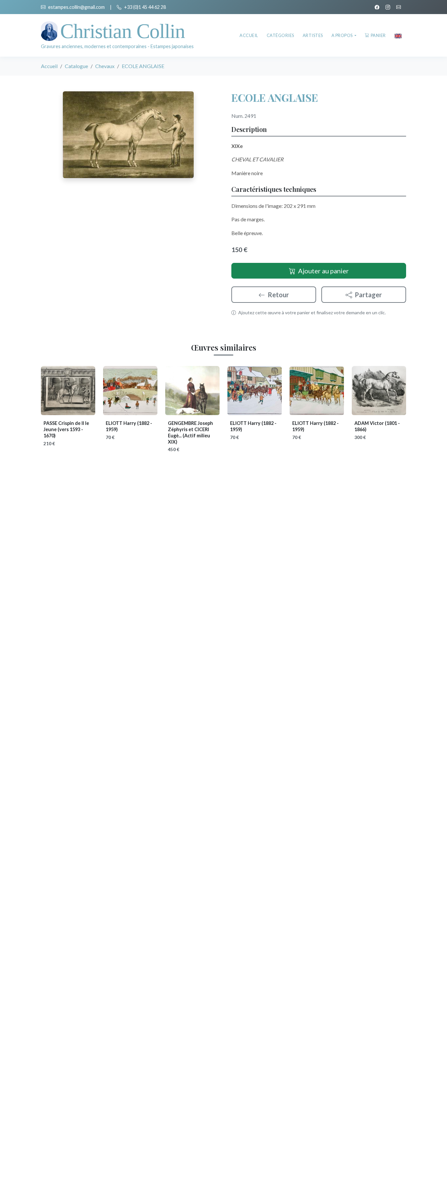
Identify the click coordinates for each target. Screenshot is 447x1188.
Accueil (249, 35)
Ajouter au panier (323, 271)
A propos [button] (342, 35)
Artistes (313, 35)
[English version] (398, 35)
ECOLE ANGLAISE (274, 97)
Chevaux (105, 66)
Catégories (280, 35)
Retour (278, 295)
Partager (368, 295)
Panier (378, 35)
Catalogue (76, 66)
